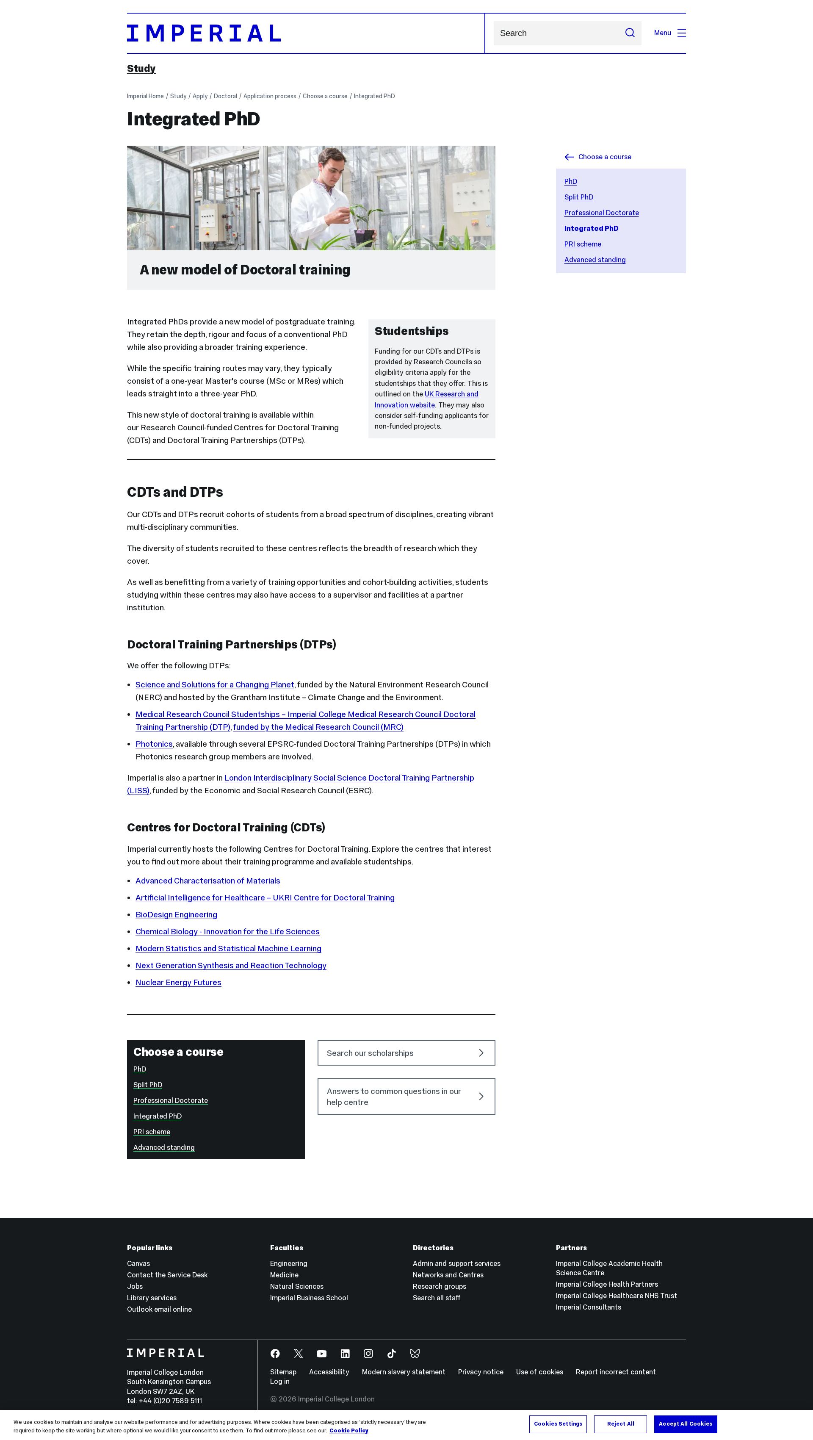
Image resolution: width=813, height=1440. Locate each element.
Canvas (138, 1263)
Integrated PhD (374, 96)
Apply (200, 96)
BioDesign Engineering (176, 914)
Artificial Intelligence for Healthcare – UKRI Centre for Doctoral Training (265, 897)
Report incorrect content (616, 1372)
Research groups (439, 1286)
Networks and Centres (448, 1275)
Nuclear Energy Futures (178, 982)
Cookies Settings (558, 1424)
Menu (662, 32)
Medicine (284, 1275)
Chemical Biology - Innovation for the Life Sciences (228, 931)
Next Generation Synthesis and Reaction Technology (231, 965)
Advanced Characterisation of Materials (208, 880)
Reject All (620, 1424)
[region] (406, 1425)
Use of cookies (539, 1372)
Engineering (288, 1263)
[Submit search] (630, 33)
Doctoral (225, 96)
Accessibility (329, 1372)
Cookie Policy (348, 1430)
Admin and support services (457, 1263)
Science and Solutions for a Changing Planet (215, 684)
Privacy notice (480, 1372)
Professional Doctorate (601, 212)
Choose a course (325, 96)
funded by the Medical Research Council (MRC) (318, 727)
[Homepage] (306, 33)
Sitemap (283, 1372)
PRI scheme (582, 244)
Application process (269, 96)
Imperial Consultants (588, 1307)
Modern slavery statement (403, 1372)
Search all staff (437, 1297)
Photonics (154, 744)
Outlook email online (159, 1309)
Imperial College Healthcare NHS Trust (616, 1295)
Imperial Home (145, 96)
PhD (570, 181)
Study (141, 69)
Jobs (135, 1286)
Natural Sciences (297, 1286)
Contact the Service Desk (167, 1275)
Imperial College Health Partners (607, 1284)
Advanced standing (595, 259)
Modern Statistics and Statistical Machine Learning (228, 948)
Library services (152, 1297)
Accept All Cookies (685, 1424)
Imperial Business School (309, 1297)
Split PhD (578, 197)
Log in (280, 1381)
